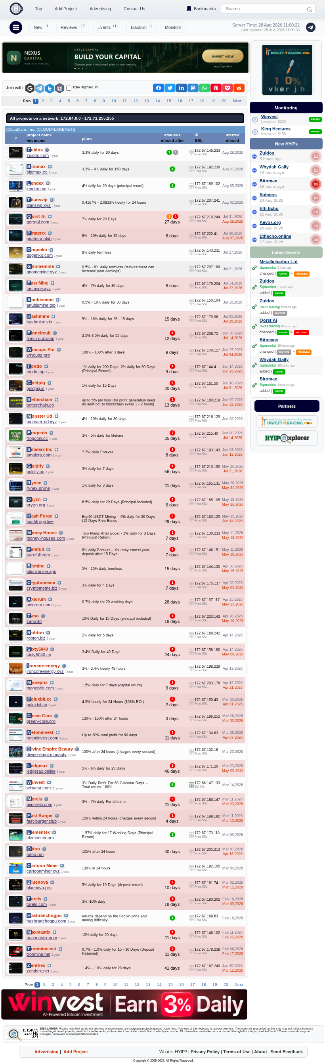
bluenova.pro (39, 887)
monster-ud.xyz (42, 421)
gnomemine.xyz (42, 271)
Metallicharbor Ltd (279, 261)
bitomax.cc (37, 172)
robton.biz (36, 638)
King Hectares (276, 128)
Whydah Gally (274, 166)
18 (202, 101)
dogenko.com (40, 255)
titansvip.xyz (39, 205)
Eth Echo (269, 208)
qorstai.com (38, 222)
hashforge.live (40, 521)
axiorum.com (39, 604)
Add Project (66, 8)
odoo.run (35, 854)
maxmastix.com (42, 937)
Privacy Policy (205, 1051)
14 (157, 101)
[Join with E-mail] (60, 88)
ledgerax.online (41, 771)
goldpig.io (35, 388)
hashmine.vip (39, 321)
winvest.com (39, 787)
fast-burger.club (42, 821)
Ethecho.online (275, 236)
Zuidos (267, 153)
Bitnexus (269, 339)
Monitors (173, 27)
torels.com (37, 904)
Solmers (268, 194)
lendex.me (36, 188)
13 (146, 101)
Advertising (100, 8)
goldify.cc (35, 471)
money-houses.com (46, 538)
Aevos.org (270, 222)
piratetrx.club (39, 238)
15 (168, 101)
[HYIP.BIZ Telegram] (309, 27)
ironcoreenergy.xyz (45, 671)
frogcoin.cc (37, 438)
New (41, 27)
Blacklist (141, 27)
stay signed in (85, 87)
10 (113, 101)
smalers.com (39, 455)
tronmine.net (38, 954)
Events (108, 27)
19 (213, 101)
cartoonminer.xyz (43, 871)
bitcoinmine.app (41, 571)
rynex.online (38, 488)
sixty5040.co (39, 654)
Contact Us (134, 8)
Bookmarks (205, 8)
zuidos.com (38, 155)
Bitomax (268, 180)
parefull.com (38, 554)
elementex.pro (40, 837)
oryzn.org (36, 504)
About (260, 1051)
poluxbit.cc (37, 704)
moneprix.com (40, 688)
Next (237, 101)
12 (135, 101)
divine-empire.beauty (47, 754)
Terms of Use (236, 1051)
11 (124, 101)
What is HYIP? (173, 1051)
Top (38, 8)
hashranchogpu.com (46, 921)
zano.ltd (34, 621)
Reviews (73, 27)
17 (191, 101)
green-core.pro (41, 721)
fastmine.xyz (39, 288)
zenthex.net (38, 970)
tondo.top (35, 371)
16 (180, 101)
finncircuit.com (40, 338)
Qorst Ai (268, 320)
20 (224, 101)
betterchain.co (40, 405)
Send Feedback (287, 1051)
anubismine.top (41, 305)
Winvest (269, 116)
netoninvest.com (42, 737)
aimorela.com (39, 804)
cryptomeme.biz (42, 588)
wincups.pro (38, 355)
